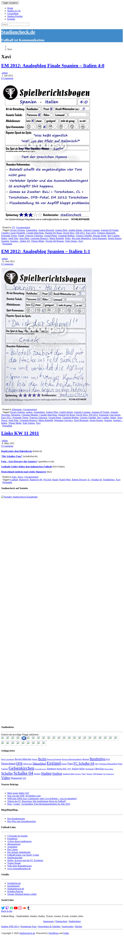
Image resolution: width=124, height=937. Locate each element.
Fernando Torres (9, 235)
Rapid (55, 479)
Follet (66, 933)
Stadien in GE (14, 11)
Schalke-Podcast (15, 891)
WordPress (53, 933)
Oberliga (99, 768)
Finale (21, 235)
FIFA (97, 764)
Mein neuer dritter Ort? (18, 793)
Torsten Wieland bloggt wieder (22, 894)
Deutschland (8, 763)
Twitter (89, 774)
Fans (14, 477)
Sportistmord (13, 886)
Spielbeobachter (15, 857)
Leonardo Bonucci (39, 238)
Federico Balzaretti (106, 233)
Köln (82, 768)
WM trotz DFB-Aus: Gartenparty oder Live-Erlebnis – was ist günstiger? (42, 798)
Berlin (42, 759)
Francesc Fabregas (34, 235)
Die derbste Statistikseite (19, 852)
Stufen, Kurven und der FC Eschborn (25, 860)
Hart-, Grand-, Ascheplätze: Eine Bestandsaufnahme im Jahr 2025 (38, 804)
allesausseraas (13, 844)
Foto (120, 764)
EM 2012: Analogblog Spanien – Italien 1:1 (45, 251)
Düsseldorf (39, 763)
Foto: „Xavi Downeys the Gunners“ (19, 461)
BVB (108, 759)
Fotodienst (12, 838)
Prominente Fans (28, 926)
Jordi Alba (13, 238)
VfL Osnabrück (108, 774)
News (20, 477)
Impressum (48, 921)
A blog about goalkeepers (19, 841)
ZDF (24, 778)
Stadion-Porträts (15, 16)
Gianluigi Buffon (66, 235)
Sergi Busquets (99, 238)
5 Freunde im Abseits (17, 836)
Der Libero (12, 849)
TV (13, 227)
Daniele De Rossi (53, 233)
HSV (69, 769)
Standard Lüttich (69, 774)
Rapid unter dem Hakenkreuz (16, 451)
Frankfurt (4, 769)
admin (4, 73)
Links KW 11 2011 (20, 433)
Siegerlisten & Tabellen (49, 926)
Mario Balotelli (56, 238)
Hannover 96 (36, 479)
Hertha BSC (62, 769)
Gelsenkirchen (21, 768)
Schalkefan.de (14, 883)
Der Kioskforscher (16, 818)
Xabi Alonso (71, 241)
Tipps (84, 774)
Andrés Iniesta (75, 230)
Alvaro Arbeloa (17, 230)
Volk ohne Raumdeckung (19, 866)
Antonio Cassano (91, 230)
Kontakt (11, 19)
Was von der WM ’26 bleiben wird (24, 795)
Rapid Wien (65, 479)
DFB (19, 763)
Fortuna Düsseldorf (108, 764)
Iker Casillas (113, 235)
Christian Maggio (29, 415)
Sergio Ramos (114, 238)
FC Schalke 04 (83, 763)
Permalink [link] (7, 243)
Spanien (5, 241)
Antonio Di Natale (109, 230)
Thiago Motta (37, 241)
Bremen (85, 759)
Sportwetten (67, 926)
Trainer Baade (14, 863)
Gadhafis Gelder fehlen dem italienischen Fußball (26, 466)
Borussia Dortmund (54, 759)
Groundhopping (40, 769)
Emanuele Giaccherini (109, 415)
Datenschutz (61, 921)
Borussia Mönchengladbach (72, 759)
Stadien (46, 773)
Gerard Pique (50, 235)
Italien (4, 238)
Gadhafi (14, 479)
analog (29, 412)
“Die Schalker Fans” (11, 456)
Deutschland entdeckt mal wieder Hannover (23, 471)
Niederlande (89, 769)
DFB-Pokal (27, 764)
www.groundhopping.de (19, 868)
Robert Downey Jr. (81, 479)
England (54, 763)
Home (10, 8)
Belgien (35, 759)
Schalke (7, 773)
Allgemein (17, 409)
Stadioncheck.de (18, 32)
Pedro (68, 238)
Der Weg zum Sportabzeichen (21, 821)
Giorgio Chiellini (84, 235)
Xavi (80, 241)
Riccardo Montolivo (81, 238)
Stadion (57, 773)
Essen (64, 764)
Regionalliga (108, 769)
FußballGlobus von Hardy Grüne (23, 855)
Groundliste (12, 13)
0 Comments (7, 78)
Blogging (15, 415)
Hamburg (51, 768)
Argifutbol (12, 846)
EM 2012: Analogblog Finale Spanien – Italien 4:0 (52, 65)
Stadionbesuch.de (15, 888)
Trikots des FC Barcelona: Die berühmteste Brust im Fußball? (36, 801)
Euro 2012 (91, 233)
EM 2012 (80, 233)
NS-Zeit (47, 479)
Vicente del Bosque (54, 241)
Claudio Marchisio (35, 233)
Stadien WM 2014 (10, 926)
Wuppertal (16, 778)
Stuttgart (78, 774)
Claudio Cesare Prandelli (13, 233)
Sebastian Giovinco (63, 420)
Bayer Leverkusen (7, 759)
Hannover (23, 479)
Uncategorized (23, 227)
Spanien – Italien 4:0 (20, 241)
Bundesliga (97, 759)
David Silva (68, 233)
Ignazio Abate (99, 235)
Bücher (78, 926)
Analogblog (31, 230)
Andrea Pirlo (61, 230)
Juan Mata (24, 238)
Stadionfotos (75, 921)
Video (5, 778)
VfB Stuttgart (97, 774)
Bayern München (23, 759)
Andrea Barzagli (46, 230)
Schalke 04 (96, 479)
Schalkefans (108, 479)
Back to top (6, 911)
